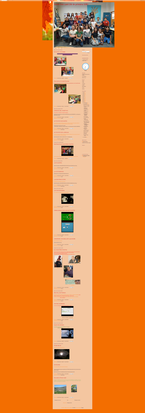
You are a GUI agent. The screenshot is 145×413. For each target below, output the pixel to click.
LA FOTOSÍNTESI (59, 171)
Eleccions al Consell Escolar (61, 81)
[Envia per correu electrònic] (69, 78)
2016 (84, 98)
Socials (83, 87)
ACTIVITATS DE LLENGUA (61, 132)
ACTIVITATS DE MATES (60, 121)
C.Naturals (83, 83)
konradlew (74, 407)
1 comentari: (66, 78)
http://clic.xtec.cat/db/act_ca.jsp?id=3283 (67, 317)
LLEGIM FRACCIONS (60, 179)
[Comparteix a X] (70, 78)
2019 (84, 94)
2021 (84, 92)
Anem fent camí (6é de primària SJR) (71, 4)
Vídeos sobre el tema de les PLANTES (64, 210)
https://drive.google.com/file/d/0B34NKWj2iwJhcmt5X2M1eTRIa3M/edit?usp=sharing (65, 183)
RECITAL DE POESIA (60, 292)
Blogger (82, 407)
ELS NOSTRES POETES (60, 250)
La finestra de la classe (86, 155)
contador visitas (84, 60)
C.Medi (62, 176)
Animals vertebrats (59, 303)
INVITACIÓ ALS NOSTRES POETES (63, 144)
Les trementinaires (59, 190)
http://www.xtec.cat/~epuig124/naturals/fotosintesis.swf (61, 173)
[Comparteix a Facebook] (71, 78)
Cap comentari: (66, 106)
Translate (88, 52)
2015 (84, 99)
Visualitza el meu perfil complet (86, 142)
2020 (84, 93)
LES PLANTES (58, 163)
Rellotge (85, 70)
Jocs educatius (84, 76)
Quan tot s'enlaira (59, 325)
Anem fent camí (85, 141)
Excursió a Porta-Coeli (60, 377)
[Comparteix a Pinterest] (72, 78)
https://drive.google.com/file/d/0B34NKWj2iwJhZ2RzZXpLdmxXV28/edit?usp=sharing (65, 165)
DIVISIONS (57, 364)
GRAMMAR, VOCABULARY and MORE (64, 239)
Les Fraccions (84, 156)
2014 (84, 100)
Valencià (62, 288)
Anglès (62, 245)
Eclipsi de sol (57, 345)
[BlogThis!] (70, 106)
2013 (84, 101)
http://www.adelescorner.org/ (58, 242)
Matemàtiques (63, 129)
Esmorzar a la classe (59, 51)
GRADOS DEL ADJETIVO (61, 110)
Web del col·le (84, 77)
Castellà (62, 118)
